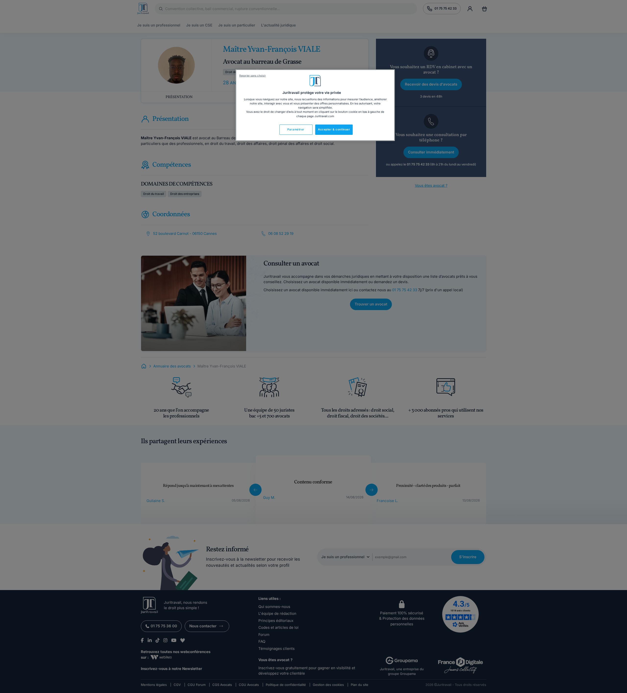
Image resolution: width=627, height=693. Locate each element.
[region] (315, 105)
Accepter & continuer (334, 129)
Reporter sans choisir (252, 75)
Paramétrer (295, 129)
